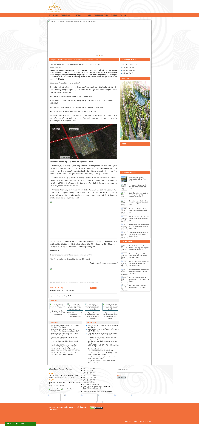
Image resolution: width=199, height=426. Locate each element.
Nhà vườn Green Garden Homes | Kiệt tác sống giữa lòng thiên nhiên (139, 202)
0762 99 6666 (69, 377)
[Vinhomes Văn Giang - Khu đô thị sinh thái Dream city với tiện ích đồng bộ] (99, 38)
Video (124, 144)
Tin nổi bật (122, 377)
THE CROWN (77, 15)
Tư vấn (123, 15)
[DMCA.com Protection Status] (96, 407)
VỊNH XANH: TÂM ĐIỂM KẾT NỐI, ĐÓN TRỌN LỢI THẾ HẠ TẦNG (138, 187)
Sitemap (148, 421)
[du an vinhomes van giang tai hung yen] (54, 4)
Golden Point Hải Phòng (91, 384)
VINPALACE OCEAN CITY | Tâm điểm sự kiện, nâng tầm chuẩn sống (139, 218)
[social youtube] (54, 391)
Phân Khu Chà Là (89, 372)
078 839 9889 (59, 386)
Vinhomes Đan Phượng (90, 390)
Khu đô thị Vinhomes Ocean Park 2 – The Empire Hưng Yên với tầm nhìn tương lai (139, 247)
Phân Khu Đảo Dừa (89, 377)
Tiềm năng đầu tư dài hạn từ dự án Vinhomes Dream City (71, 255)
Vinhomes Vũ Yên (89, 383)
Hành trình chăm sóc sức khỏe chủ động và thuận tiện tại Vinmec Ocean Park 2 (138, 194)
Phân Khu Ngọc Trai (89, 381)
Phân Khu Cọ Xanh (89, 379)
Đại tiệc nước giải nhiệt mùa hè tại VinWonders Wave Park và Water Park (139, 226)
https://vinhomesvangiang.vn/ (106, 263)
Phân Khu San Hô (89, 368)
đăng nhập (59, 296)
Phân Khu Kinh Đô (89, 370)
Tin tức (114, 15)
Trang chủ (53, 15)
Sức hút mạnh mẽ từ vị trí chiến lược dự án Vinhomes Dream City (74, 282)
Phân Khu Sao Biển (89, 375)
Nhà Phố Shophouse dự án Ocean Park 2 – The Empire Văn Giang (139, 279)
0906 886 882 (59, 377)
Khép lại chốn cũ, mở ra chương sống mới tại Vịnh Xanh (137, 179)
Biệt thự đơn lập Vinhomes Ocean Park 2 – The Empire (137, 286)
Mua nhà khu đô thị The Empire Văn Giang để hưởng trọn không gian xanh (139, 263)
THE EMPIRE (65, 15)
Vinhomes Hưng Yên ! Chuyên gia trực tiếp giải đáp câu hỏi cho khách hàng (138, 255)
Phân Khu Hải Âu (88, 374)
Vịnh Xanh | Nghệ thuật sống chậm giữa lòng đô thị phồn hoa (138, 210)
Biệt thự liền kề (128, 73)
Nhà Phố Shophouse (130, 65)
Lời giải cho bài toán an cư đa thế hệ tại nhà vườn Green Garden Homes (138, 234)
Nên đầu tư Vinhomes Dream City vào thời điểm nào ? (70, 259)
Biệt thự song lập (129, 70)
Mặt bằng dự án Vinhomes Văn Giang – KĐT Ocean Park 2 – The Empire (139, 271)
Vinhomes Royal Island (94, 386)
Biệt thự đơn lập (128, 67)
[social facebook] (55, 389)
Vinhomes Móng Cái (94, 388)
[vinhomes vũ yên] (83, 273)
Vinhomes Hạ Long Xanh (95, 391)
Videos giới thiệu (101, 15)
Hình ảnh (87, 15)
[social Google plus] (68, 389)
